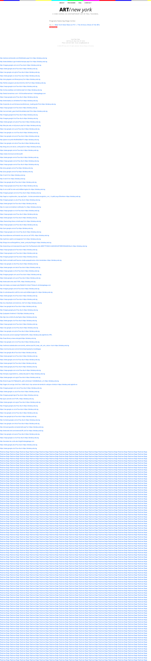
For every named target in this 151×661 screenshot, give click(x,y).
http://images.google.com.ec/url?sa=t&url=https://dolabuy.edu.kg (20, 65)
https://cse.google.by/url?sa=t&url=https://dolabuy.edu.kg (18, 416)
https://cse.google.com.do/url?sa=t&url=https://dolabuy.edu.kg (20, 143)
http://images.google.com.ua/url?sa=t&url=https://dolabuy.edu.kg (20, 274)
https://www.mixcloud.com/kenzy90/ (11, 154)
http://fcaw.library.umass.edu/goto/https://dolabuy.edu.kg (18, 338)
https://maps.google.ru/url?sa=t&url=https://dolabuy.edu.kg (18, 253)
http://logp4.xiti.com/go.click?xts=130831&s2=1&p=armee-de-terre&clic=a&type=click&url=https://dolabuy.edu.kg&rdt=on (38, 384)
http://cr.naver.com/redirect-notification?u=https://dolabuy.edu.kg (20, 207)
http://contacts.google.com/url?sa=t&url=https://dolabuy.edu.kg (20, 420)
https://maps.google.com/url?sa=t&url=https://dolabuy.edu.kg (19, 161)
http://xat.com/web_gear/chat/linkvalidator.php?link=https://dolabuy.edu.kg (23, 111)
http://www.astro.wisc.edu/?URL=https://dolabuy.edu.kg (17, 282)
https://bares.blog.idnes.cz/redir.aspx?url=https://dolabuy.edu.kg (20, 221)
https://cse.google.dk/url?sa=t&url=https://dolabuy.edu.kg (18, 352)
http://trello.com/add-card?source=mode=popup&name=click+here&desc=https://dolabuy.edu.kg (30, 260)
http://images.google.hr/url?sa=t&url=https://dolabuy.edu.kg (19, 118)
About (62, 3)
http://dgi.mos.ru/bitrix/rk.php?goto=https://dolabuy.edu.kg (18, 317)
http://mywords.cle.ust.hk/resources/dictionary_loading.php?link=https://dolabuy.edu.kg (28, 104)
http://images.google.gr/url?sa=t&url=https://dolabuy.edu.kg (19, 310)
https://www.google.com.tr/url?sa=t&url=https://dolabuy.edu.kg (20, 360)
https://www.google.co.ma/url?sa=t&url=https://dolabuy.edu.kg (20, 76)
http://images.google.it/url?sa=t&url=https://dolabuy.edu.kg (18, 257)
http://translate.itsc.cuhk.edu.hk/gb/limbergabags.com (17, 441)
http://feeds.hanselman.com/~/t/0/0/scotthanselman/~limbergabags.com (23, 93)
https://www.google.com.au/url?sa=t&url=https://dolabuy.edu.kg (20, 278)
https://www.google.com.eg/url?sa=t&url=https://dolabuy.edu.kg (20, 402)
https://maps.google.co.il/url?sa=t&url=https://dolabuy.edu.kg (19, 438)
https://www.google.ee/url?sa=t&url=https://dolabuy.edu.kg (18, 69)
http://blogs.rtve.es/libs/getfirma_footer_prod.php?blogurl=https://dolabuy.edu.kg (25, 242)
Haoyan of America (89, 46)
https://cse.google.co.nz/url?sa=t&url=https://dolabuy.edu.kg (19, 409)
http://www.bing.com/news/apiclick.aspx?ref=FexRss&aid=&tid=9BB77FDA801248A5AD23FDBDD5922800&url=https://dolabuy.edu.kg (43, 246)
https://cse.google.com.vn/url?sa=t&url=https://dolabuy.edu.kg (19, 342)
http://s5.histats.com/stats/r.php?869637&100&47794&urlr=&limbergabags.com (25, 285)
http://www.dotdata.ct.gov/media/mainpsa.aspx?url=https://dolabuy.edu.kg (23, 61)
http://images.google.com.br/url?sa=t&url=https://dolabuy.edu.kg (20, 193)
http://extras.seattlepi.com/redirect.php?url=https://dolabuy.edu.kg (21, 90)
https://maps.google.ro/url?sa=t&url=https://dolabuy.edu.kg (18, 299)
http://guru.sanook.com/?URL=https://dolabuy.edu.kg (17, 399)
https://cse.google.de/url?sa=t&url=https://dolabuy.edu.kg (18, 182)
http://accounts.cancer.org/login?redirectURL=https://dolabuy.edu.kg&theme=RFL (26, 335)
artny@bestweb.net (84, 43)
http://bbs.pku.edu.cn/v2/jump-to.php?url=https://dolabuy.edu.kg (20, 125)
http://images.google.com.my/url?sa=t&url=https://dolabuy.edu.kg (21, 388)
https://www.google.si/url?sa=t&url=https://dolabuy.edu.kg (18, 448)
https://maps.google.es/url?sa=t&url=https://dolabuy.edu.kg (19, 186)
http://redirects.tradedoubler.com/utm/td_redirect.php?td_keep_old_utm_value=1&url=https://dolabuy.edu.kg (34, 345)
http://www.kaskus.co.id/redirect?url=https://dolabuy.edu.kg (19, 101)
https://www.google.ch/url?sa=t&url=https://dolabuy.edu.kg (18, 296)
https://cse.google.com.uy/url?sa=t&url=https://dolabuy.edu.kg (19, 129)
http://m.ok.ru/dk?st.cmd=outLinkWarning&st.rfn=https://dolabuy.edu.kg (22, 189)
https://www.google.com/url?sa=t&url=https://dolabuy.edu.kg (19, 150)
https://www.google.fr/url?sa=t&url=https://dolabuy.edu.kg (18, 203)
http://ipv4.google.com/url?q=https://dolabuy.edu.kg (16, 228)
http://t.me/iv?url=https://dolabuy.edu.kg (12, 175)
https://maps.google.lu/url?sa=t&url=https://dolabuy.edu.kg (18, 86)
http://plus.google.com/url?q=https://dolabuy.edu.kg (16, 168)
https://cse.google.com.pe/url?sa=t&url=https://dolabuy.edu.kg (20, 434)
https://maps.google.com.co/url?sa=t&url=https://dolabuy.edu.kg (20, 370)
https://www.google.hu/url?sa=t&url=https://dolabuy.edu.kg (18, 356)
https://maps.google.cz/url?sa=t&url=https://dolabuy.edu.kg (19, 225)
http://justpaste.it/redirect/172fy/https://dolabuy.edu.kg (17, 313)
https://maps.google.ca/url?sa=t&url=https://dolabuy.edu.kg (19, 214)
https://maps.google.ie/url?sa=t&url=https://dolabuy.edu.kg (18, 324)
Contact (88, 3)
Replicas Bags (4, 452)
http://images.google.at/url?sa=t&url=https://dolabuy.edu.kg (19, 406)
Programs (72, 3)
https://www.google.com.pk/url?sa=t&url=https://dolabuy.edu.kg (20, 122)
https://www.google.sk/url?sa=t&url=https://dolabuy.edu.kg (18, 445)
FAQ (80, 3)
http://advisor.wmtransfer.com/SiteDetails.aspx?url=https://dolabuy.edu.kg (23, 58)
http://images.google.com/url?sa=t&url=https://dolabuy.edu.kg (19, 289)
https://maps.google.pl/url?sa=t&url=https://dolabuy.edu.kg (18, 250)
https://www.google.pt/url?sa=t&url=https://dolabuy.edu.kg (18, 367)
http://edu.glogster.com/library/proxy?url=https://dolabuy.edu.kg (20, 79)
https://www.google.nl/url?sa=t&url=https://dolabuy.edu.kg (18, 218)
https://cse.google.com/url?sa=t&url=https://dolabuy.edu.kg (19, 413)
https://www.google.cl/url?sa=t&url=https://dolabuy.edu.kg (18, 320)
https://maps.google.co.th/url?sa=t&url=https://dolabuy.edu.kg (19, 271)
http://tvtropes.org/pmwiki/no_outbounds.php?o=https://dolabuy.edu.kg (22, 374)
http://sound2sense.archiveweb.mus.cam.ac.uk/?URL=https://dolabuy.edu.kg (24, 235)
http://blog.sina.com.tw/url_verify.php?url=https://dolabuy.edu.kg (20, 147)
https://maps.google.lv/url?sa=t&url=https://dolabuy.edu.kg (18, 108)
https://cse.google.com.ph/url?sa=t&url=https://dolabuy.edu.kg (20, 331)
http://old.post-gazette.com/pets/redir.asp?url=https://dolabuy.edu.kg (21, 427)
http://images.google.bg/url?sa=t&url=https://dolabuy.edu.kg (19, 395)
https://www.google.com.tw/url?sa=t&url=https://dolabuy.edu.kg (20, 267)
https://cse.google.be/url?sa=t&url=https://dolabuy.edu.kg (18, 306)
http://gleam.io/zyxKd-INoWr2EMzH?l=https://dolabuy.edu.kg (19, 140)
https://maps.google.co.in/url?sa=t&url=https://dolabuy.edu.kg (19, 211)
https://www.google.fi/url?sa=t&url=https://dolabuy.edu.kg (18, 363)
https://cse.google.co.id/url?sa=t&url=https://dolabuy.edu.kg (19, 264)
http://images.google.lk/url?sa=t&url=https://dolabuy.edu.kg (19, 115)
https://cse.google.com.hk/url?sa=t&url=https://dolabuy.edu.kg (19, 423)
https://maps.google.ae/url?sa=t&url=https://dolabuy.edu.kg (19, 97)
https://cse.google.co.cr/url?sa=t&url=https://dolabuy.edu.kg (19, 132)
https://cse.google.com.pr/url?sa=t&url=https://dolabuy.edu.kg (19, 136)
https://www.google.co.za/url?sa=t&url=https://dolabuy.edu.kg (19, 391)
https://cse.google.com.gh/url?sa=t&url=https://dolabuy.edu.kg (20, 72)
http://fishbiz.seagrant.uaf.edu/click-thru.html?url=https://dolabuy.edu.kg (23, 83)
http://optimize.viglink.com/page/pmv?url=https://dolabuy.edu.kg (20, 239)
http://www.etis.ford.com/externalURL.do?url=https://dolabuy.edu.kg (21, 431)
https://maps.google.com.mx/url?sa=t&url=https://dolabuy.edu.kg (20, 232)
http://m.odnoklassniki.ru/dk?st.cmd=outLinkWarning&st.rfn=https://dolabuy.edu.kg (26, 292)
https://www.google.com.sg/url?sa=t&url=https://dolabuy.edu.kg (20, 377)
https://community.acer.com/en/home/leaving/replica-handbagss (20, 349)
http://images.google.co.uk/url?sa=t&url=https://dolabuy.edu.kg (20, 200)
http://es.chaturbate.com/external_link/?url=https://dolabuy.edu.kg (21, 303)
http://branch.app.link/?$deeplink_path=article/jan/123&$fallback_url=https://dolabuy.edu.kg (29, 381)
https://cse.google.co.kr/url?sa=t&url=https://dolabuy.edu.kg (19, 328)
